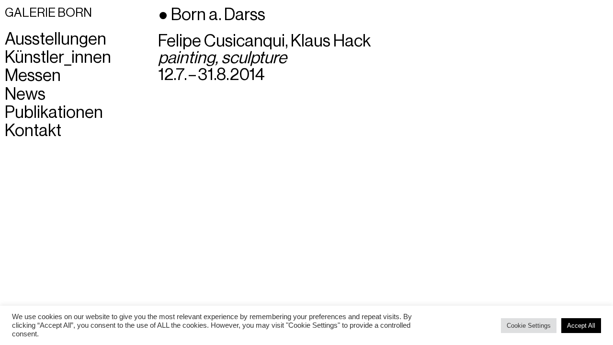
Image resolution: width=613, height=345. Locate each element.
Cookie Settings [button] (529, 325)
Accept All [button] (581, 325)
